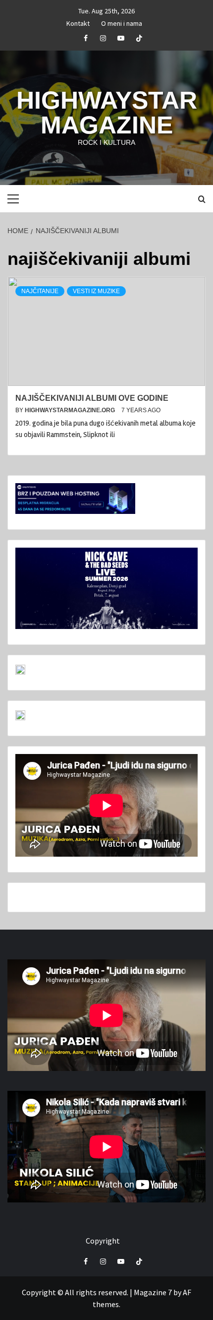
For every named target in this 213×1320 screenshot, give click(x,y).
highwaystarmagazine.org (70, 410)
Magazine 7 (153, 1292)
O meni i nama (121, 22)
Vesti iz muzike (96, 291)
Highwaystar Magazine (106, 112)
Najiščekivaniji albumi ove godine (91, 398)
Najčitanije (39, 291)
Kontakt (78, 22)
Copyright (103, 1241)
